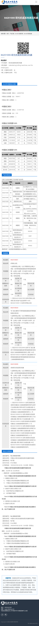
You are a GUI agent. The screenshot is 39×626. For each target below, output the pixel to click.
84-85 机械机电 (19, 33)
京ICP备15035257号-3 (33, 623)
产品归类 (12, 33)
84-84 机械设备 (28, 33)
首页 (8, 33)
